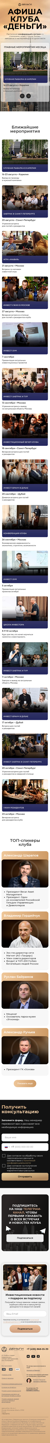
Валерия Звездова (39, 1380)
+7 (28, 1349)
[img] (25, 205)
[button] (25, 160)
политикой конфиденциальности (21, 1161)
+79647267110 (6, 1414)
